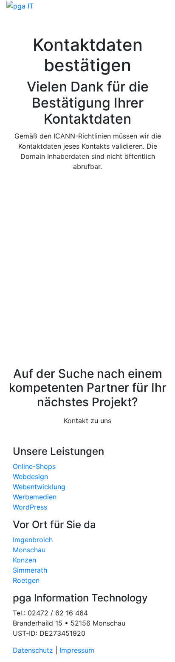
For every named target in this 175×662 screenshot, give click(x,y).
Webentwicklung (39, 486)
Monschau (29, 550)
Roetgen (26, 580)
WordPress (30, 507)
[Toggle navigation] (25, 22)
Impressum (76, 650)
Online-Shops (34, 466)
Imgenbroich (33, 539)
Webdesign (30, 476)
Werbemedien (34, 497)
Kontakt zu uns (87, 420)
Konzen (24, 560)
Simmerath (30, 570)
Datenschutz (34, 650)
